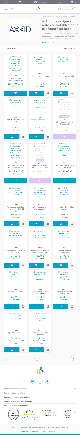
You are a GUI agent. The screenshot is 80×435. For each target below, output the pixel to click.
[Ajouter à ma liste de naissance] (47, 93)
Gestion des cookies (62, 427)
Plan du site (50, 427)
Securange (40, 8)
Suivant (73, 358)
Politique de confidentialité (36, 427)
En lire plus (46, 42)
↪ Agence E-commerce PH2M (50, 431)
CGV (13, 427)
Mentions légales (21, 427)
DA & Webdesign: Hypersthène (30, 431)
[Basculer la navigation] (9, 9)
